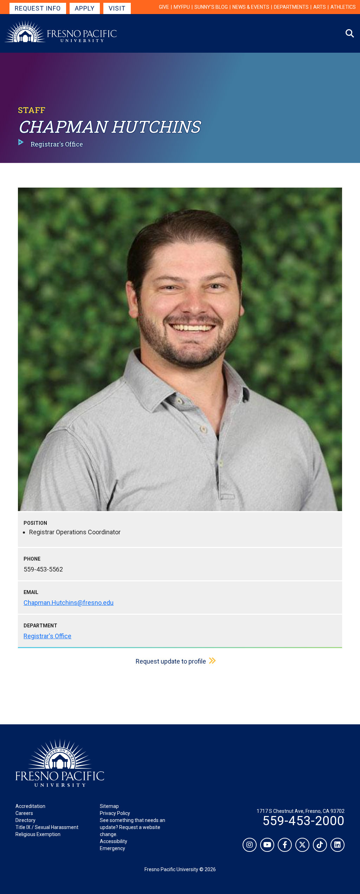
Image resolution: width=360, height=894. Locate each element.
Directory (25, 820)
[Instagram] (250, 845)
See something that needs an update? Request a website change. (132, 827)
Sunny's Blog (211, 7)
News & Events (250, 7)
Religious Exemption (37, 834)
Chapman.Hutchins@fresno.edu (69, 602)
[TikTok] (320, 845)
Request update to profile (171, 661)
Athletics (343, 7)
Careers (24, 813)
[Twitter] (302, 845)
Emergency (112, 848)
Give (164, 7)
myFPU (182, 7)
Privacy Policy (115, 813)
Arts (319, 7)
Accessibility (113, 841)
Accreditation (30, 806)
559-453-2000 (303, 821)
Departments (291, 7)
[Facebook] (285, 845)
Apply (85, 8)
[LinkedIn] (337, 845)
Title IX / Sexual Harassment (46, 827)
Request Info (38, 8)
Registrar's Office (47, 636)
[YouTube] (267, 845)
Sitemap (109, 806)
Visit (117, 8)
